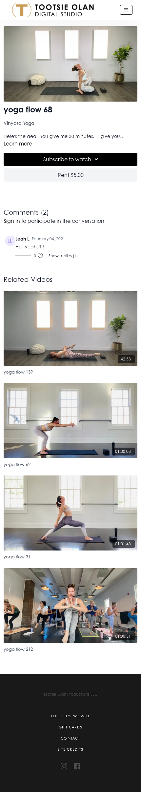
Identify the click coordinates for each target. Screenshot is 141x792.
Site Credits (70, 749)
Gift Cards (70, 727)
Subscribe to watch (67, 159)
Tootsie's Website (70, 716)
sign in (12, 221)
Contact (70, 738)
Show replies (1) (63, 255)
